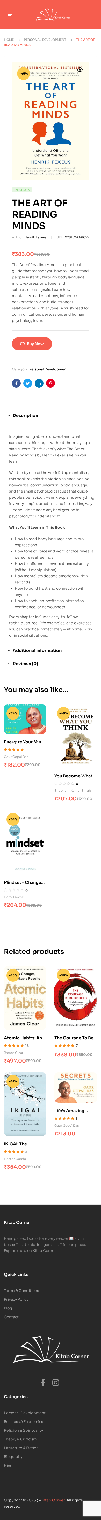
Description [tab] (25, 415)
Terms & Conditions (21, 1290)
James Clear (13, 1053)
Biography (13, 1456)
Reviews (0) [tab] (25, 663)
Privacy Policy (16, 1299)
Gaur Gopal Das (16, 757)
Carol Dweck (14, 897)
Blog (8, 1308)
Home (9, 40)
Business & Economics (23, 1421)
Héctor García (15, 1159)
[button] (80, 69)
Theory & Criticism (20, 1439)
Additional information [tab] (37, 650)
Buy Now (35, 343)
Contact (11, 1317)
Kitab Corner (53, 1500)
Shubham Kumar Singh (72, 790)
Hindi (9, 1465)
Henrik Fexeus (35, 237)
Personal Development (45, 40)
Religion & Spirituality (23, 1430)
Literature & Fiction (21, 1448)
